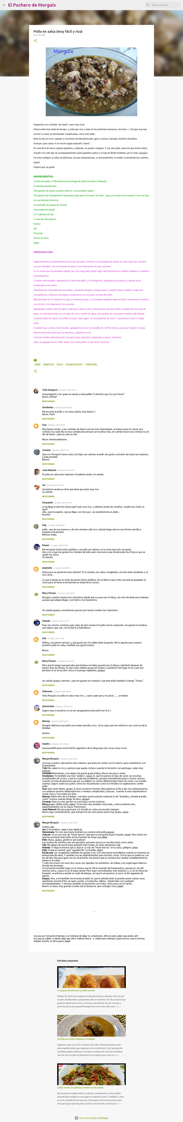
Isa (43, 485)
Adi (44, 638)
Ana (44, 425)
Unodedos (47, 407)
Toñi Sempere (50, 390)
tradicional (91, 364)
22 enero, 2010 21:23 (63, 706)
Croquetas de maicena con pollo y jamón (76, 990)
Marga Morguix (50, 758)
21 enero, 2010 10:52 (65, 593)
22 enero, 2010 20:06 (61, 691)
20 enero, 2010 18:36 (56, 425)
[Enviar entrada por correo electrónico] (35, 361)
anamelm (47, 568)
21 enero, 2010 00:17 (56, 525)
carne (37, 364)
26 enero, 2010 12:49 (68, 823)
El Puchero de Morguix (32, 4)
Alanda (46, 621)
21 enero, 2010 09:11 (61, 568)
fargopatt (47, 502)
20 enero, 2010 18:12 (67, 390)
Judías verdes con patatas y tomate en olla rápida (80, 1087)
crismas (46, 450)
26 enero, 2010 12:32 (68, 759)
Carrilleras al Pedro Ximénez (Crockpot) (76, 1039)
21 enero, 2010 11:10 (59, 621)
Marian (46, 721)
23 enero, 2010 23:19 (59, 721)
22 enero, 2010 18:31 (65, 661)
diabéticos (48, 364)
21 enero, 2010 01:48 (58, 545)
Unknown (47, 691)
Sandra (46, 743)
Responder (48, 401)
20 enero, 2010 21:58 (62, 503)
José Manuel (49, 470)
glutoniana (48, 706)
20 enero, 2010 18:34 (62, 407)
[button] (35, 41)
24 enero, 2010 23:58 (59, 744)
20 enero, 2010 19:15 (65, 470)
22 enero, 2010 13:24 (55, 638)
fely (44, 525)
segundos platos (74, 364)
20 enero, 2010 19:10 (60, 450)
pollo (60, 364)
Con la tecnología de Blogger (93, 1118)
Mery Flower (49, 593)
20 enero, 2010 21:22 (54, 485)
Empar (45, 545)
